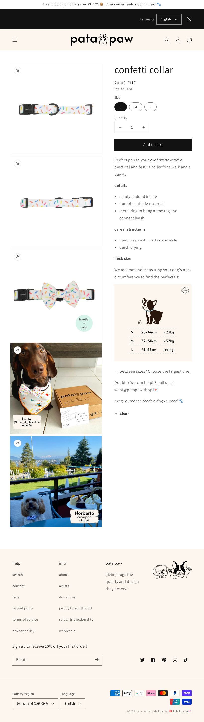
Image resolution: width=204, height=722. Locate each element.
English (166, 19)
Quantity (120, 118)
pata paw (142, 711)
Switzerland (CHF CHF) (32, 703)
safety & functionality (76, 619)
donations (67, 597)
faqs (15, 597)
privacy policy (23, 631)
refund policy (23, 608)
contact (18, 586)
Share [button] (124, 413)
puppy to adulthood (75, 608)
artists (64, 586)
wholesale (67, 631)
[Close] (189, 19)
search (17, 574)
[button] (14, 39)
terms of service (25, 619)
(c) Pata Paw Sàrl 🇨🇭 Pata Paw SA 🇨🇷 (170, 711)
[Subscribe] (96, 659)
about (64, 574)
